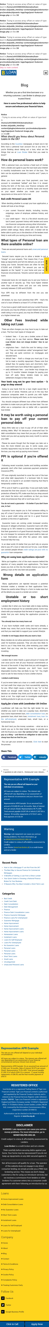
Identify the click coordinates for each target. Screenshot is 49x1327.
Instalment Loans (10, 937)
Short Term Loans (10, 956)
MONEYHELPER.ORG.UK (24, 1135)
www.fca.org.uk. (29, 1116)
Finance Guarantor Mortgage (14, 915)
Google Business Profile (15, 1312)
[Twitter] (3, 1305)
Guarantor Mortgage (11, 920)
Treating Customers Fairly (13, 1285)
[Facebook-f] (3, 1298)
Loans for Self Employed (13, 940)
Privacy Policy (8, 1269)
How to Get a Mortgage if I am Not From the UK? (22, 867)
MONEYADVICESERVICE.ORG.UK (18, 839)
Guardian (19, 144)
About (5, 1248)
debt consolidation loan (35, 714)
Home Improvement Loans (14, 929)
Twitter (8, 1305)
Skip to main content (9, 67)
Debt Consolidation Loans (13, 1204)
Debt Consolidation (11, 904)
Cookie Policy (8, 1275)
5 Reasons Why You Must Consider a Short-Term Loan (24, 884)
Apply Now (37, 1324)
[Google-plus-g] (3, 1311)
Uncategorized (9, 962)
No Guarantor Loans (11, 945)
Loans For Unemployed (12, 943)
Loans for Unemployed (11, 1231)
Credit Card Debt (10, 901)
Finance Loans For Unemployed (15, 918)
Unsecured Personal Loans (14, 965)
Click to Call (12, 1324)
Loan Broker (22, 152)
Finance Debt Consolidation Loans (16, 912)
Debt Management (11, 907)
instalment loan (34, 716)
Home (5, 1243)
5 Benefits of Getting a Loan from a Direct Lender (22, 876)
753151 (11, 1099)
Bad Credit (8, 898)
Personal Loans (9, 948)
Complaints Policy (10, 1280)
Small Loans (8, 959)
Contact (6, 1259)
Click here (37, 742)
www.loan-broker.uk (21, 847)
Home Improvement (11, 923)
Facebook (9, 1298)
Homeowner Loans (11, 934)
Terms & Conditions (10, 1264)
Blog (4, 1254)
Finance (7, 909)
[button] (46, 73)
